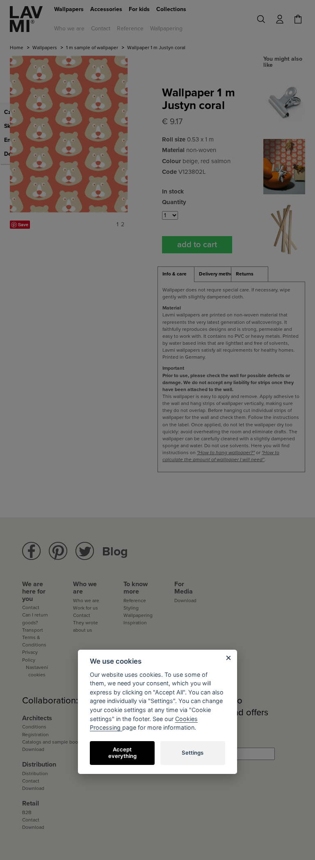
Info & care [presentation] (174, 274)
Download (185, 600)
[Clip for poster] (284, 102)
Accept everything (122, 752)
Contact (100, 28)
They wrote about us (85, 626)
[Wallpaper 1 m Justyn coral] (69, 134)
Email (182, 741)
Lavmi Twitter (84, 551)
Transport (32, 630)
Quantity (174, 202)
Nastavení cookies (37, 671)
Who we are (69, 28)
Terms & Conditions (34, 641)
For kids (139, 9)
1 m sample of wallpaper (92, 47)
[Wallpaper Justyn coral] (284, 166)
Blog (115, 551)
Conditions (34, 727)
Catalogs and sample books (52, 742)
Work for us (85, 608)
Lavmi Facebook (31, 551)
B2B (27, 812)
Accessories (106, 9)
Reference (130, 28)
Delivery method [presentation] (215, 274)
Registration (35, 734)
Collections (171, 9)
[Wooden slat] (284, 229)
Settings (192, 752)
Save (23, 224)
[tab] (176, 274)
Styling (131, 608)
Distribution (35, 773)
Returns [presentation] (244, 274)
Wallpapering (166, 28)
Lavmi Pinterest (58, 551)
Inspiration (135, 623)
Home (16, 47)
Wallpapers (69, 9)
